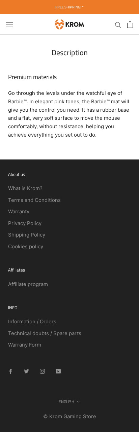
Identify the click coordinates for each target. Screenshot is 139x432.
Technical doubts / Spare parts (44, 333)
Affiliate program (28, 284)
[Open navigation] (9, 24)
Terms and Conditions (34, 200)
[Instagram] (42, 371)
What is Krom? (25, 188)
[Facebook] (10, 371)
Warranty (18, 211)
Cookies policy (25, 246)
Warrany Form (24, 344)
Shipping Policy (26, 234)
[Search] (118, 24)
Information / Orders (32, 321)
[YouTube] (58, 371)
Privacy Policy (24, 223)
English (66, 401)
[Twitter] (26, 371)
